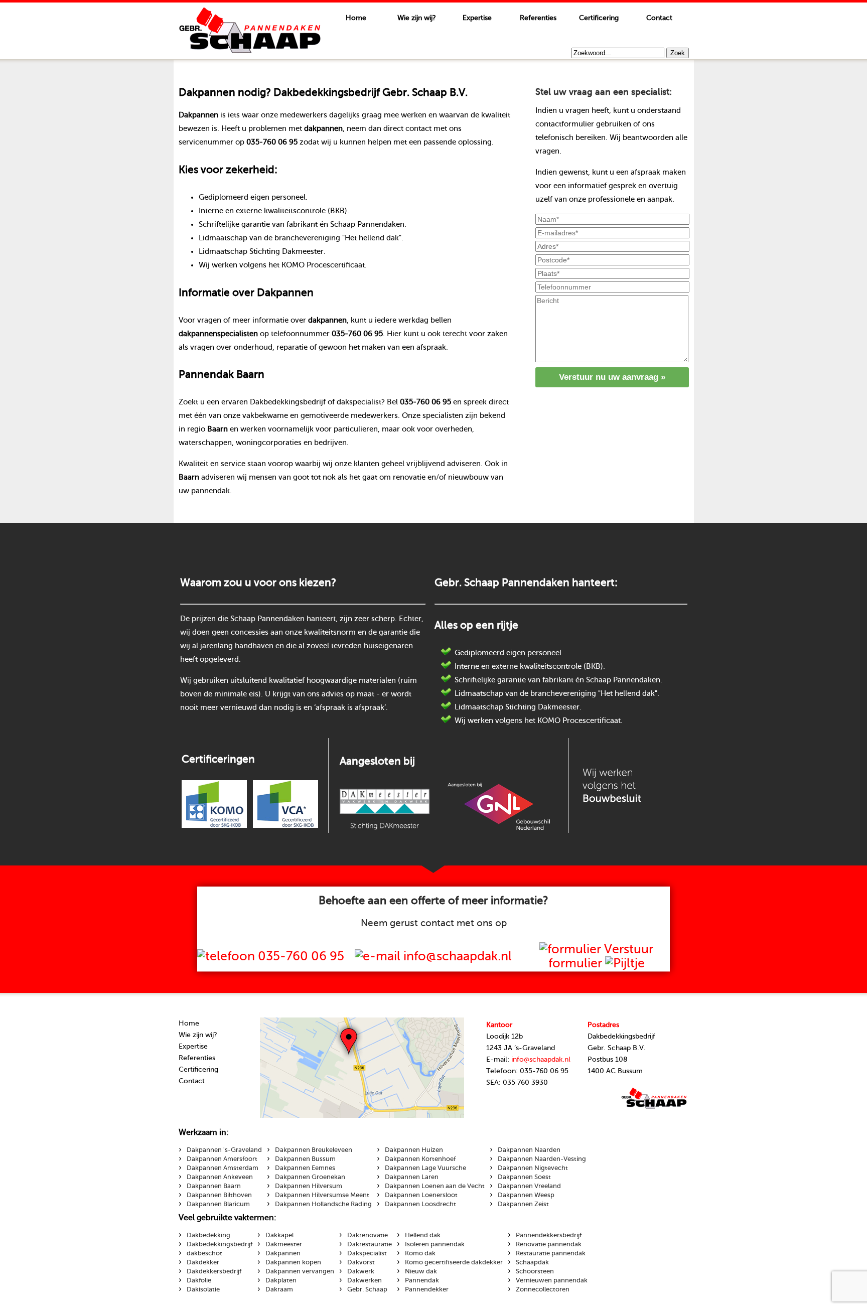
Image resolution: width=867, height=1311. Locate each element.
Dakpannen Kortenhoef (420, 1158)
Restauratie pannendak (551, 1253)
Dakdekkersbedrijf (214, 1271)
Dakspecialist (367, 1253)
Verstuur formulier (601, 956)
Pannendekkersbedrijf (549, 1235)
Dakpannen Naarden (529, 1149)
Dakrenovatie (367, 1235)
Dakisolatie (203, 1289)
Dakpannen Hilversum (308, 1186)
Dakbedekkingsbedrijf (219, 1244)
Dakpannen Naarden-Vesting (542, 1158)
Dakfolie (199, 1280)
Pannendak (422, 1280)
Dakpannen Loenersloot (421, 1195)
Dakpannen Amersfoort (222, 1158)
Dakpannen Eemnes (305, 1168)
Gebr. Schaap (367, 1289)
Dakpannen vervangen (299, 1271)
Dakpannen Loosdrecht (420, 1204)
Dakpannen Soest (524, 1177)
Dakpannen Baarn (214, 1186)
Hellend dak (423, 1235)
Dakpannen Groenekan (310, 1177)
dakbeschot (204, 1253)
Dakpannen (283, 1253)
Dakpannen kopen (293, 1262)
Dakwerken (364, 1280)
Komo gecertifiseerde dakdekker (454, 1262)
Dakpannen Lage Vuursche (425, 1168)
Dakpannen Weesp (526, 1195)
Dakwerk (360, 1271)
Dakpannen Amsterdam (222, 1168)
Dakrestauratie (369, 1244)
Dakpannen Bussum (305, 1158)
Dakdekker (203, 1262)
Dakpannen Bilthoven (219, 1195)
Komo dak (420, 1253)
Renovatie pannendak (549, 1244)
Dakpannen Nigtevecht (533, 1168)
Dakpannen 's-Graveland (224, 1149)
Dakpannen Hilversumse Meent (322, 1195)
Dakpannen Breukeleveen (313, 1149)
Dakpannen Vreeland (529, 1186)
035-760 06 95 (301, 956)
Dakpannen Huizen (414, 1149)
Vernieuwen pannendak (552, 1280)
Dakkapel (279, 1235)
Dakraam (279, 1289)
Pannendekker (427, 1289)
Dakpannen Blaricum (218, 1204)
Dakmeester (283, 1244)
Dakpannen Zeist (523, 1204)
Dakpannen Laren (412, 1177)
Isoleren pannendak (435, 1244)
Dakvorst (361, 1262)
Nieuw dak (421, 1271)
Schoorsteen (535, 1271)
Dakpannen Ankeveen (220, 1177)
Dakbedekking (208, 1235)
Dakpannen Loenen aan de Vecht (435, 1186)
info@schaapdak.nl (540, 1059)
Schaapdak (250, 31)
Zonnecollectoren (542, 1289)
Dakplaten (281, 1280)
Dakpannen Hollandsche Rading (323, 1204)
